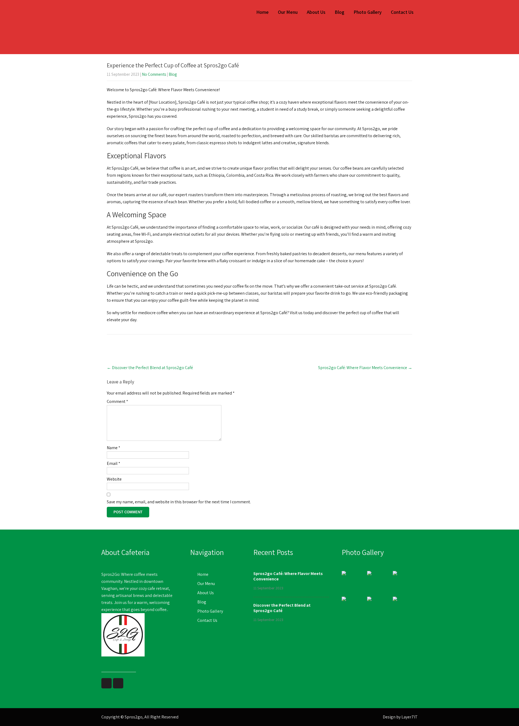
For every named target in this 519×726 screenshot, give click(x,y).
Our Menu (288, 12)
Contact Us (402, 12)
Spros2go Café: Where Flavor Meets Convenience (365, 367)
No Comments (154, 74)
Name (113, 448)
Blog (339, 12)
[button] (139, 643)
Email (113, 463)
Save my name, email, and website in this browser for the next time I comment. (179, 502)
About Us (316, 12)
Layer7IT (409, 717)
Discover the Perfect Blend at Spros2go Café (150, 367)
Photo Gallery (368, 12)
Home (262, 12)
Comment (117, 401)
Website (114, 479)
